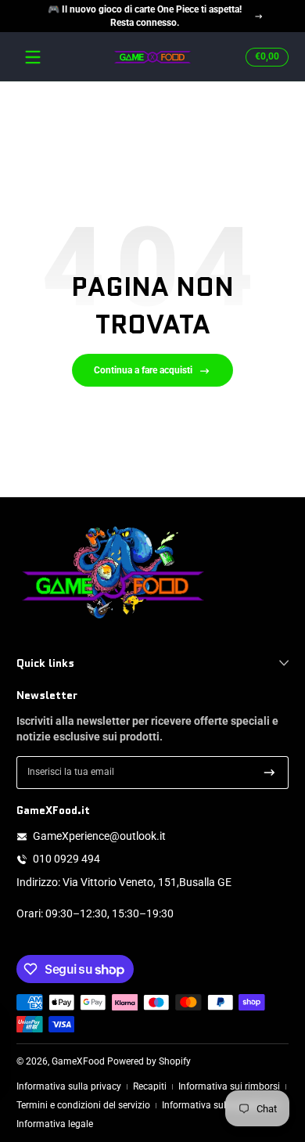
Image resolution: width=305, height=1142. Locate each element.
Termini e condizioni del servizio (83, 1105)
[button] (264, 57)
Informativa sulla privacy (68, 1086)
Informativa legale (54, 1124)
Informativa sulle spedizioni (220, 1105)
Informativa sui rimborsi (229, 1086)
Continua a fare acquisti (143, 370)
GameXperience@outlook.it (99, 836)
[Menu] (32, 57)
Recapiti (150, 1086)
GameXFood (78, 1061)
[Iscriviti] (269, 772)
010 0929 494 (66, 858)
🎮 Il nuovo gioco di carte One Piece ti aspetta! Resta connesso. (145, 16)
